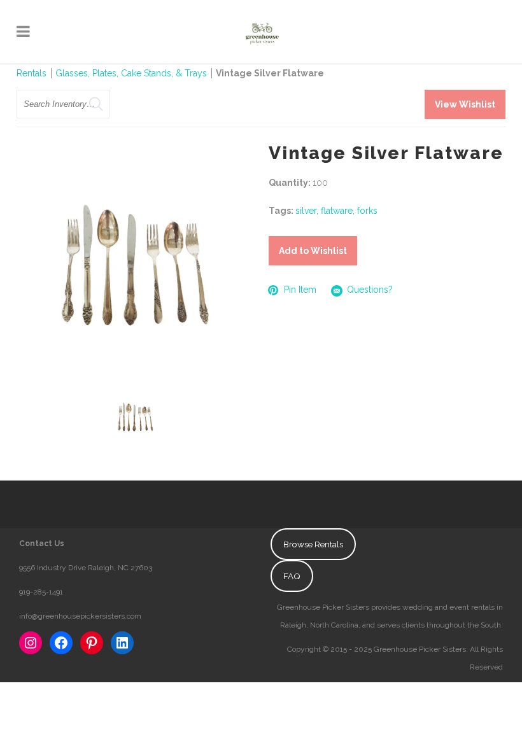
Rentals (31, 73)
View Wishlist (465, 104)
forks (367, 211)
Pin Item (300, 289)
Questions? (370, 289)
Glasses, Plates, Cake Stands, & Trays (132, 73)
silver (305, 211)
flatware (337, 211)
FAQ (291, 576)
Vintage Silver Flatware (270, 73)
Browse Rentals (313, 544)
